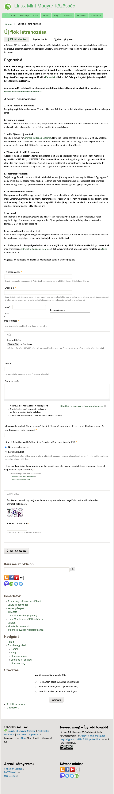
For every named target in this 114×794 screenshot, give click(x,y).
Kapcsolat (33, 735)
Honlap (8, 363)
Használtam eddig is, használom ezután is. (59, 682)
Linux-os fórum (19, 656)
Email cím (10, 287)
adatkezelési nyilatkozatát (23, 477)
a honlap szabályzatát (21, 480)
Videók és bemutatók (19, 626)
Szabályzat (22, 735)
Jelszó (8, 307)
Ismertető (12, 612)
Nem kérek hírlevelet (18, 447)
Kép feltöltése (14, 340)
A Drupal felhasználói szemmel (36, 249)
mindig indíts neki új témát (38, 138)
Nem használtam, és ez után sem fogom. (58, 691)
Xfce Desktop (11, 776)
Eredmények (13, 708)
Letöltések (67, 15)
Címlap (8, 24)
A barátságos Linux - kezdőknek (24, 601)
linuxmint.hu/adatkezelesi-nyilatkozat (23, 92)
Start (13, 15)
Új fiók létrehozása (18, 39)
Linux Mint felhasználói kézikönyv (25, 619)
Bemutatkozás (12, 381)
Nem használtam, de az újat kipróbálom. (58, 687)
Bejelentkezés (40, 39)
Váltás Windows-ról (18, 604)
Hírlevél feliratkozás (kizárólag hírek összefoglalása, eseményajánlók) (41, 442)
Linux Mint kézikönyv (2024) (22, 615)
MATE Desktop (12, 772)
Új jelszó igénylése (63, 39)
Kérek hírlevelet (16, 452)
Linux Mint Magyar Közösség (44, 5)
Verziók (11, 622)
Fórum (46, 15)
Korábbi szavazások (16, 704)
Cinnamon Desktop (14, 769)
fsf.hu (22, 738)
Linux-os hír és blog (21, 659)
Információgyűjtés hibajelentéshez (25, 629)
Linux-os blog (18, 663)
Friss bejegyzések (17, 645)
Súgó (35, 15)
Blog (56, 15)
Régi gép (24, 15)
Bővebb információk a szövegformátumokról (81, 406)
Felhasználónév (13, 271)
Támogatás (96, 15)
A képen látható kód (18, 523)
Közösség (81, 15)
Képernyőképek (16, 608)
